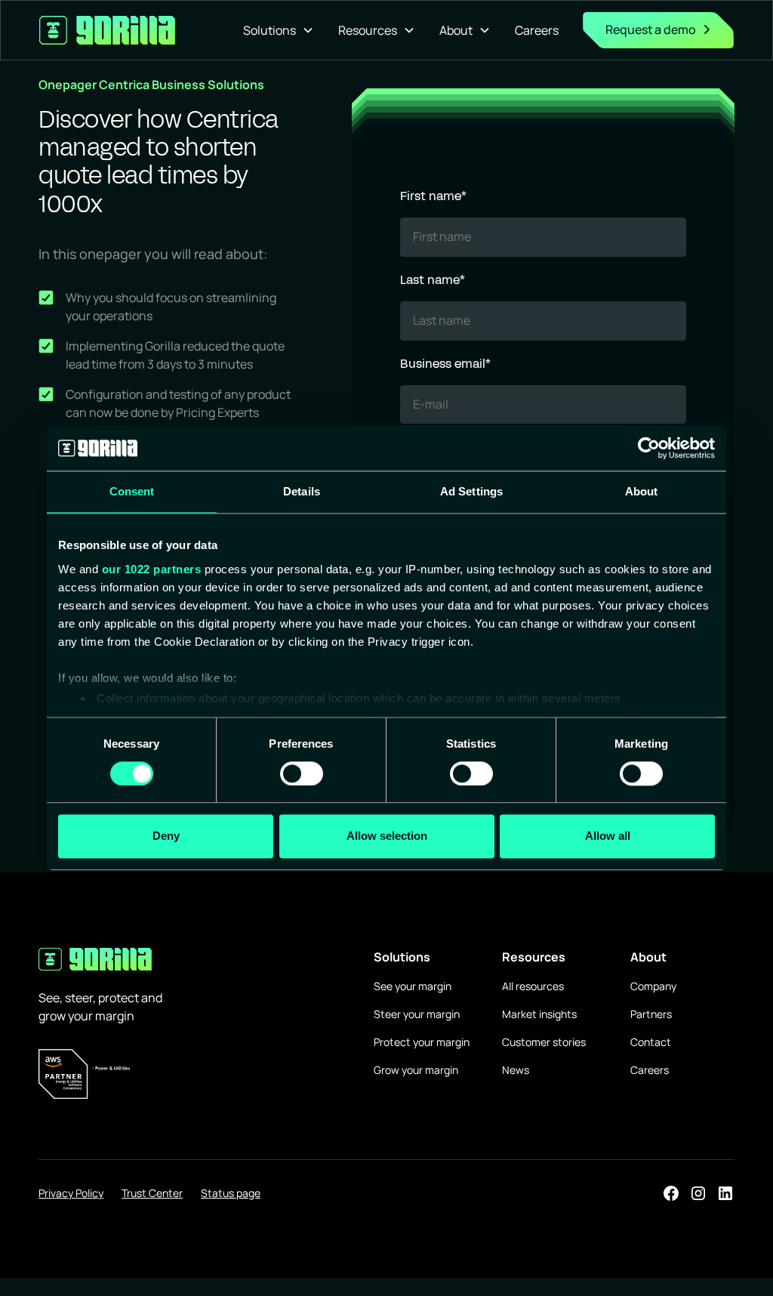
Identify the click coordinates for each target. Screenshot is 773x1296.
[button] (278, 30)
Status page (230, 1193)
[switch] (301, 773)
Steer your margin (417, 1014)
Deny (166, 836)
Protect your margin (422, 1042)
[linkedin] (725, 1193)
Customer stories (544, 1042)
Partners (651, 1014)
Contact (650, 1042)
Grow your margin (416, 1070)
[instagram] (698, 1193)
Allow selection (386, 836)
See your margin (412, 986)
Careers (537, 30)
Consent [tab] (132, 491)
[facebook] (671, 1193)
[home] (107, 30)
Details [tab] (301, 491)
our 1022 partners (152, 569)
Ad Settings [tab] (471, 491)
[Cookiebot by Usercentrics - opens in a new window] (649, 448)
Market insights (539, 1014)
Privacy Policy (70, 1193)
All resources (533, 986)
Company (653, 986)
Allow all (607, 836)
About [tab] (641, 491)
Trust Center (152, 1193)
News (515, 1070)
